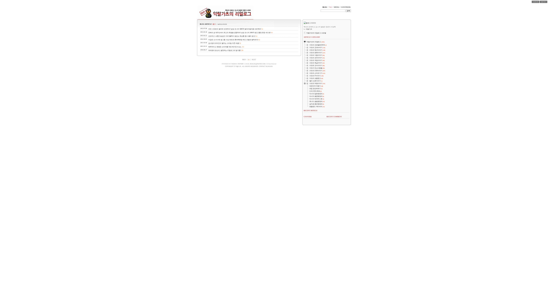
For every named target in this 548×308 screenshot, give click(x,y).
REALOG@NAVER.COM (257, 64)
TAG (330, 7)
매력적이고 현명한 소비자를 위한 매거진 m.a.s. (224, 47)
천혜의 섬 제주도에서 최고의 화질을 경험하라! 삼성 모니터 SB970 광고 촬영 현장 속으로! (239, 32)
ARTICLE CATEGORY (312, 37)
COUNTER (308, 116)
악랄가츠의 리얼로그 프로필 (316, 33)
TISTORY (241, 64)
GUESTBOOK (346, 7)
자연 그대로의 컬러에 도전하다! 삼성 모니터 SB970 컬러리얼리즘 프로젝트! (234, 29)
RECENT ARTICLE (310, 110)
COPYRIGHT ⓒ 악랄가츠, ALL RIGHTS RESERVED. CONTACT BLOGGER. (249, 66)
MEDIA (336, 7)
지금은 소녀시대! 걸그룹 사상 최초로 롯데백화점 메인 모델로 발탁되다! (233, 39)
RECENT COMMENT (334, 116)
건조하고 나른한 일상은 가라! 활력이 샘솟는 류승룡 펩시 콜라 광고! (231, 36)
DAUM (233, 64)
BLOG (325, 7)
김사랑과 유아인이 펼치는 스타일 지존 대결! (223, 43)
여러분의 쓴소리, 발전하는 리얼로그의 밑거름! (224, 50)
